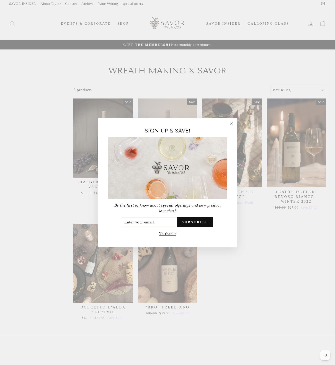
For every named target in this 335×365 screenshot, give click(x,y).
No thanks (167, 233)
